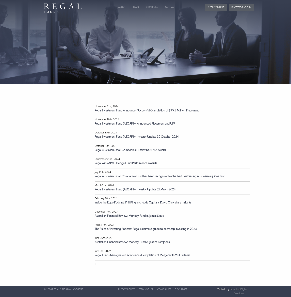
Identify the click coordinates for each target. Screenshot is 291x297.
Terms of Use (146, 289)
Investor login (241, 7)
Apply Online (216, 7)
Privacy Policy (126, 289)
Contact (170, 7)
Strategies (152, 7)
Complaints (164, 289)
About (122, 7)
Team (136, 7)
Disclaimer (181, 289)
